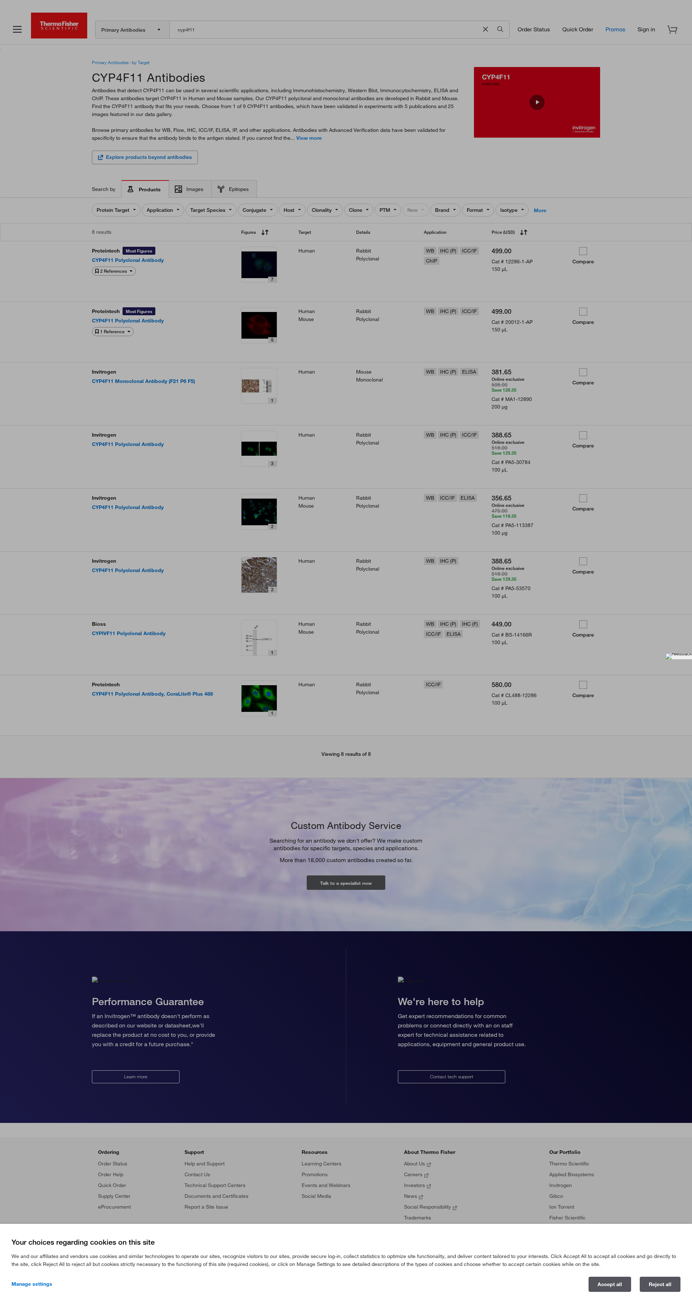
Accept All (610, 1284)
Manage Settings (32, 1284)
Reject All (660, 1284)
